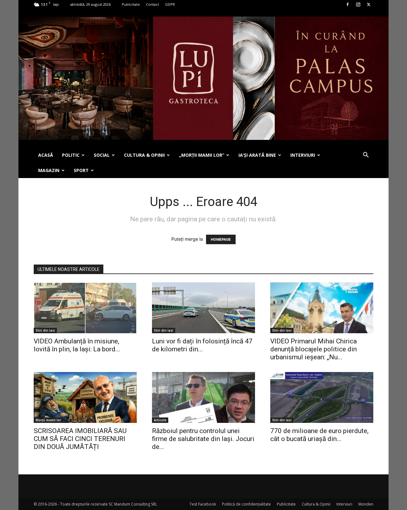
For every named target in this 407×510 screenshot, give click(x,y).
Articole (160, 420)
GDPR (170, 4)
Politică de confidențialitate (246, 504)
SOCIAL (102, 155)
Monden (365, 504)
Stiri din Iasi (45, 330)
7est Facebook (203, 504)
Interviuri (344, 504)
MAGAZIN (48, 170)
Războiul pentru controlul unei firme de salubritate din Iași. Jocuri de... (203, 439)
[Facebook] (347, 4)
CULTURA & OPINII (144, 155)
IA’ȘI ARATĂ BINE (257, 155)
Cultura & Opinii (316, 504)
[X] (368, 4)
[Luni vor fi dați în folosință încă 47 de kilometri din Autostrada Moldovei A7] (203, 307)
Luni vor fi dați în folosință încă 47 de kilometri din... (202, 345)
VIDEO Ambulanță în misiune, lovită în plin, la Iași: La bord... (77, 345)
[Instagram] (358, 4)
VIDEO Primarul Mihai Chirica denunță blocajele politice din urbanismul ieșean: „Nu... (313, 349)
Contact (152, 4)
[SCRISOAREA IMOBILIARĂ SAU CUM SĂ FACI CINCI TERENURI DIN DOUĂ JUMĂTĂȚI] (85, 397)
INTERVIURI (302, 155)
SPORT (81, 170)
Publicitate (131, 4)
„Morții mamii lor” (201, 155)
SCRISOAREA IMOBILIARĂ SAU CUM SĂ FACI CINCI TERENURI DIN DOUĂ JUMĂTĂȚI (80, 439)
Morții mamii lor (48, 420)
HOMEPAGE (221, 239)
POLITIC (70, 155)
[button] (365, 156)
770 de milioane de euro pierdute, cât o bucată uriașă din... (319, 435)
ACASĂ (45, 155)
